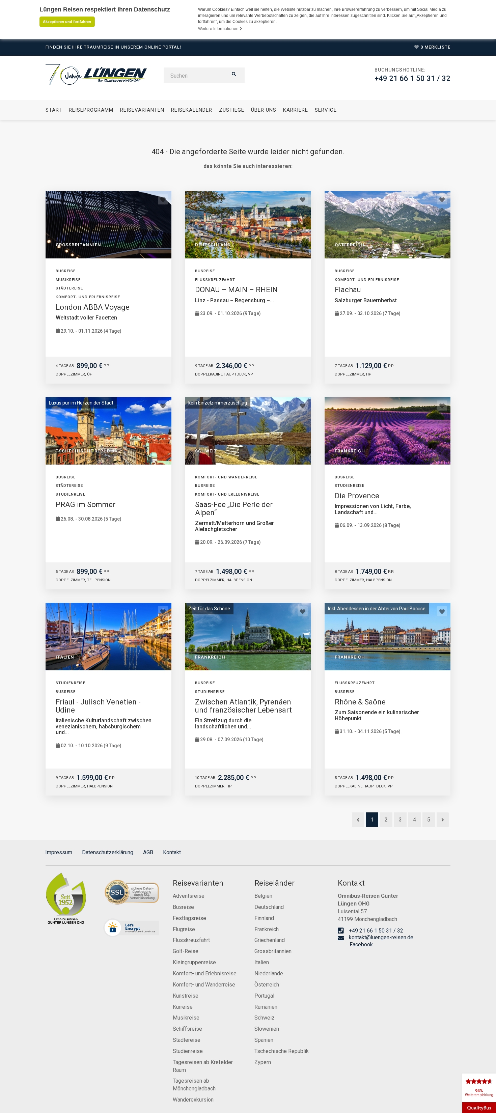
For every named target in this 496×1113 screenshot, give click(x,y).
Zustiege (231, 110)
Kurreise (183, 1007)
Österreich (266, 984)
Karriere (295, 110)
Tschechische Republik (281, 1051)
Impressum (58, 852)
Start (54, 110)
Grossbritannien (273, 951)
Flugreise (184, 929)
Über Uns (263, 110)
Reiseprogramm (91, 110)
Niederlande (268, 973)
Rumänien (265, 1007)
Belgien (263, 896)
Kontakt (172, 852)
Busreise (183, 907)
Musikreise (186, 1017)
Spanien (263, 1040)
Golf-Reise (185, 951)
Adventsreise (188, 896)
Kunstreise (185, 996)
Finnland (264, 918)
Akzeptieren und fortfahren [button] (67, 22)
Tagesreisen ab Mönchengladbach (194, 1085)
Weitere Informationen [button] (219, 28)
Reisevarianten (142, 110)
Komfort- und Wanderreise (204, 984)
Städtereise (186, 1040)
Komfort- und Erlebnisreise (205, 973)
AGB (148, 852)
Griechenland (269, 940)
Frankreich (266, 929)
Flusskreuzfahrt (191, 940)
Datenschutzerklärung (107, 852)
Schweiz (264, 1017)
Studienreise (188, 1051)
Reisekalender (191, 110)
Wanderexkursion (193, 1099)
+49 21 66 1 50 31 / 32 (412, 78)
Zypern (262, 1062)
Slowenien (266, 1029)
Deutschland (269, 907)
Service (326, 110)
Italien (261, 962)
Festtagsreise (189, 918)
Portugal (264, 996)
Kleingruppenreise (194, 962)
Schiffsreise (187, 1029)
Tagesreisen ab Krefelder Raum (203, 1066)
